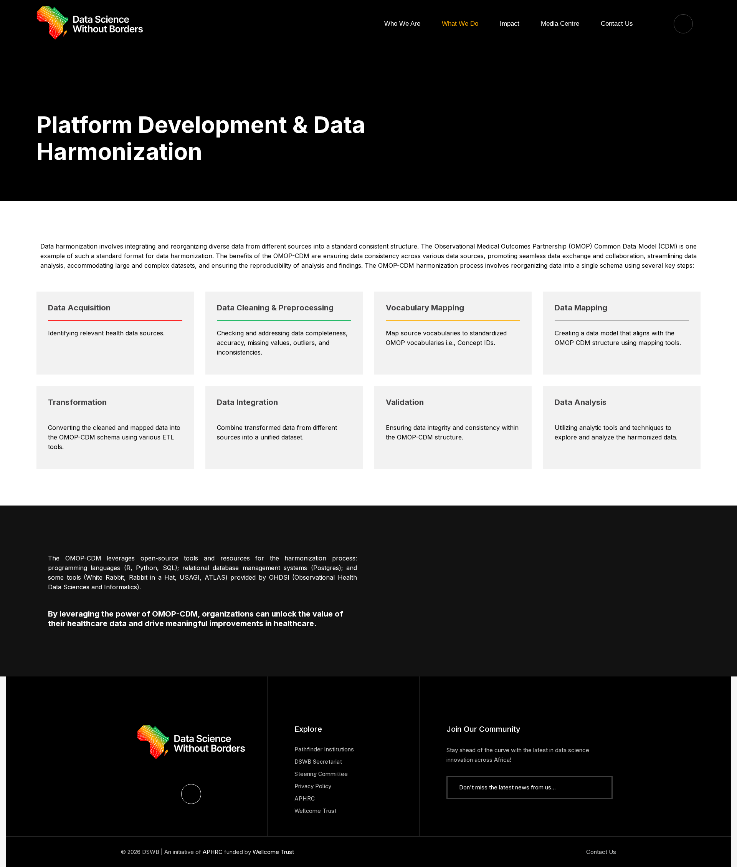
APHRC (213, 851)
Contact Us (601, 851)
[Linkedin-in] (191, 794)
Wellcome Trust (273, 851)
